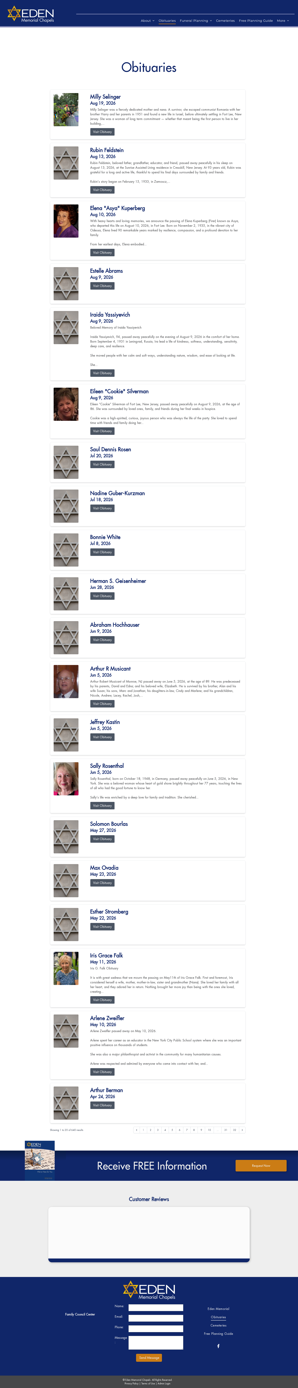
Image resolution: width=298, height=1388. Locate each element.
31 (225, 1130)
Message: (121, 1340)
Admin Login (164, 1383)
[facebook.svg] (218, 1346)
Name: (119, 1306)
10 (209, 1130)
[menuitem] (148, 20)
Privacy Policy (131, 1383)
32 (234, 1130)
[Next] (242, 1130)
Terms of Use (148, 1383)
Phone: (119, 1327)
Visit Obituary (102, 132)
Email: (119, 1317)
